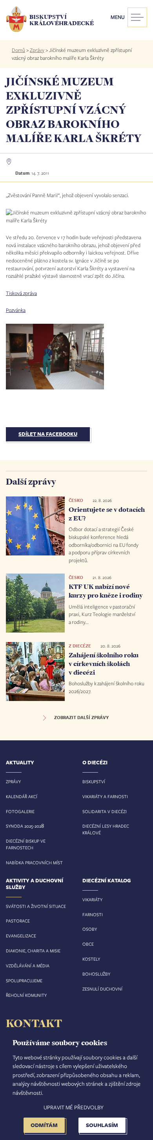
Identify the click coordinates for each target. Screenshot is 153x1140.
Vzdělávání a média (27, 965)
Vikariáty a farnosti (105, 796)
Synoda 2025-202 (23, 826)
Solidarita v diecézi (104, 811)
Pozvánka (16, 310)
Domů (18, 49)
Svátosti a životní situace (36, 906)
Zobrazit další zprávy (81, 717)
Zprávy (37, 49)
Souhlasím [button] (102, 1125)
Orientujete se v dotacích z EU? (107, 514)
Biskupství (93, 781)
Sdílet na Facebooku (47, 433)
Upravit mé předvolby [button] (74, 1107)
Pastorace (18, 921)
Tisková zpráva (21, 293)
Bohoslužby (96, 974)
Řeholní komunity (26, 995)
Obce (88, 944)
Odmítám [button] (44, 1125)
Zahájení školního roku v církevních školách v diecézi (103, 663)
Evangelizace (21, 936)
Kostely (91, 959)
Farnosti (92, 914)
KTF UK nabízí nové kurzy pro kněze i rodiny (106, 591)
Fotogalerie (20, 811)
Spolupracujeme (24, 980)
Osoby (89, 929)
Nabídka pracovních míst (34, 862)
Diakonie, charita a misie (33, 951)
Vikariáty (92, 899)
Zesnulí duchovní (102, 989)
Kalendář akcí (21, 796)
